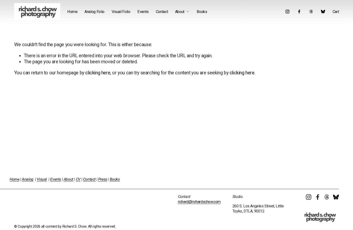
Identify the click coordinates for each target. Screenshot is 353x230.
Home (72, 11)
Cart (336, 11)
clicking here (97, 73)
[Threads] (311, 11)
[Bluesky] (323, 11)
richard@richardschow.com (199, 201)
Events (143, 11)
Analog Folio (94, 11)
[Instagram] (287, 11)
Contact (162, 11)
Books (202, 11)
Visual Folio (121, 11)
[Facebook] (299, 11)
